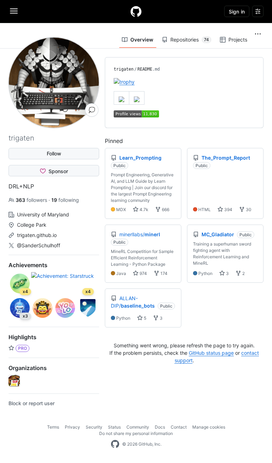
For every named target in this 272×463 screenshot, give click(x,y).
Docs (160, 427)
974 (142, 273)
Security (94, 427)
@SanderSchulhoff (38, 245)
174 (163, 273)
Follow (54, 153)
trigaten (124, 69)
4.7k (143, 209)
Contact (179, 427)
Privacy (72, 427)
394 (227, 209)
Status (114, 427)
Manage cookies (208, 427)
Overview (141, 40)
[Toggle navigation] (13, 11)
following (65, 200)
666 (165, 209)
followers (32, 200)
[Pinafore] (14, 380)
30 (248, 209)
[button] (258, 34)
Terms (53, 427)
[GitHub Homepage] (115, 444)
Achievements (27, 265)
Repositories (189, 40)
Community (137, 427)
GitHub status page (211, 353)
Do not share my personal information (136, 433)
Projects (237, 40)
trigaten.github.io (37, 235)
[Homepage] (136, 11)
